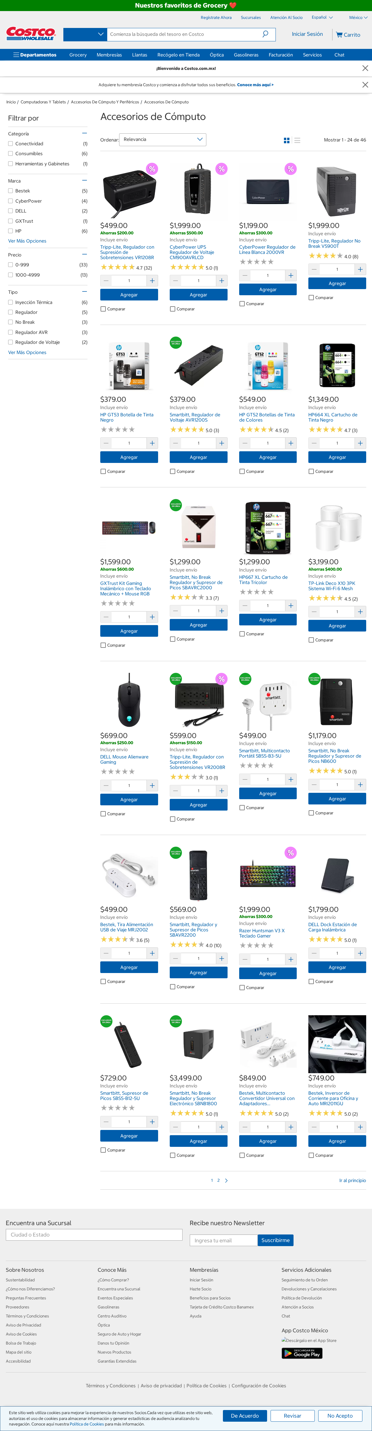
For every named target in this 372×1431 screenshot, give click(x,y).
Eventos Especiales (115, 1298)
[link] (129, 217)
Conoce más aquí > (255, 84)
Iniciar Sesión (307, 34)
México (355, 17)
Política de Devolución (302, 1298)
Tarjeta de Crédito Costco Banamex (222, 1307)
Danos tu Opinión (113, 1343)
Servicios (312, 55)
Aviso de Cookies (21, 1334)
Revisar (292, 1415)
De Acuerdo (245, 1415)
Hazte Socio (200, 1289)
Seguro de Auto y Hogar (119, 1334)
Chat (339, 55)
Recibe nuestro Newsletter (227, 1223)
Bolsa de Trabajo (21, 1343)
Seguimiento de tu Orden (305, 1280)
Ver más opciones (27, 241)
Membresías (109, 55)
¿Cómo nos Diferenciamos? (30, 1289)
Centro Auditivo (112, 1316)
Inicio (11, 102)
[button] (269, 34)
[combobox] (85, 34)
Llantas (139, 55)
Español (320, 17)
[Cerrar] (365, 69)
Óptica (217, 55)
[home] (31, 33)
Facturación (281, 55)
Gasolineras (246, 55)
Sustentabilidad (20, 1280)
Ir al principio (352, 1180)
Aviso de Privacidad (23, 1325)
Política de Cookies (87, 1424)
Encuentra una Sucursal (38, 1223)
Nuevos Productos (114, 1352)
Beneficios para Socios (210, 1298)
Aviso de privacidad (161, 1385)
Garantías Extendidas (117, 1361)
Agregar (129, 295)
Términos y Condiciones (27, 1316)
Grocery (78, 55)
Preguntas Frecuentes (26, 1298)
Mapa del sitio (18, 1352)
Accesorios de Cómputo (166, 102)
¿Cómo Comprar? (113, 1280)
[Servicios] (323, 55)
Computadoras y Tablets (43, 102)
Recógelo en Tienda (179, 55)
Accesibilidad (18, 1361)
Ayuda (195, 1316)
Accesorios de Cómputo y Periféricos (105, 102)
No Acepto (340, 1415)
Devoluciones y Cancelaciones (309, 1289)
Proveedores (17, 1307)
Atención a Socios (298, 1307)
